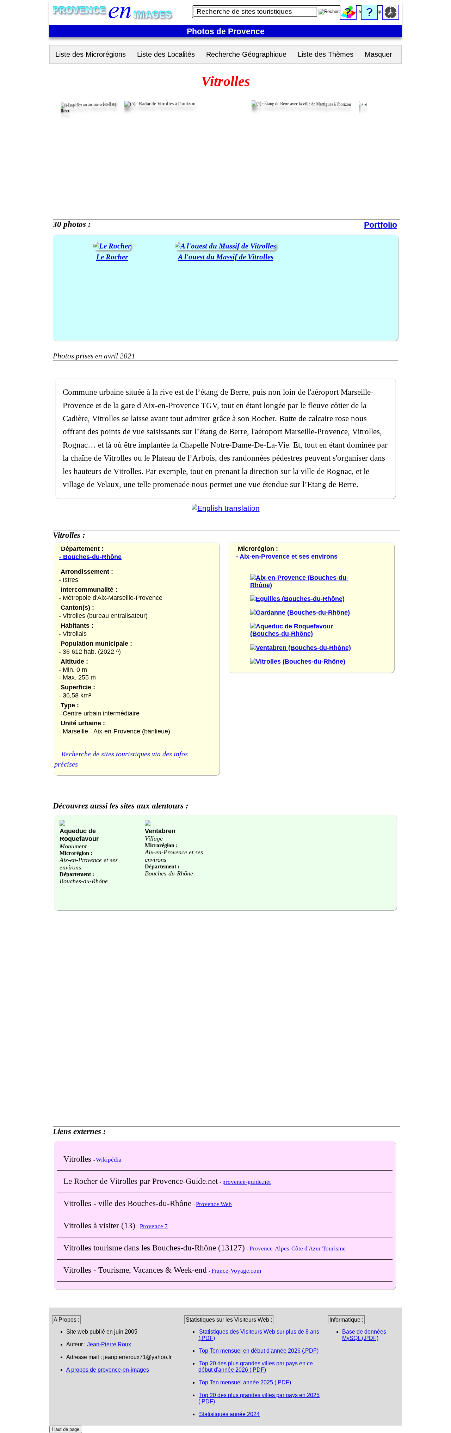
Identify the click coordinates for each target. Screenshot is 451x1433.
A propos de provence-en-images (107, 1370)
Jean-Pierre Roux (109, 1344)
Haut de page (65, 1429)
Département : (77, 874)
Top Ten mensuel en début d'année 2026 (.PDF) (259, 1351)
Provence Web (214, 1204)
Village (154, 838)
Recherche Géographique (246, 54)
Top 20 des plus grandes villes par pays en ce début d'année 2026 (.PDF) (255, 1366)
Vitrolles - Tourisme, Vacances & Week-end (136, 1269)
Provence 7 (154, 1226)
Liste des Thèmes (325, 54)
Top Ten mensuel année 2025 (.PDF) (245, 1382)
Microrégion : (76, 853)
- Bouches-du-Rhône (90, 556)
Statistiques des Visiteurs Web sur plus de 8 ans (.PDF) (258, 1335)
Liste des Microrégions (90, 54)
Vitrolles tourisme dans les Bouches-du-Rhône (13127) (155, 1247)
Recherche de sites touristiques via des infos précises (121, 759)
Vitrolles (78, 1158)
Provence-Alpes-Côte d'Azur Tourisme (297, 1248)
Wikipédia (109, 1159)
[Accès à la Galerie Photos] (111, 246)
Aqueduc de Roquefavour (79, 834)
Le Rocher (112, 257)
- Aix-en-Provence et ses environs (287, 556)
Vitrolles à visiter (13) (100, 1225)
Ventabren (160, 831)
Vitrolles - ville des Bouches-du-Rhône (128, 1203)
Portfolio (380, 224)
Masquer (378, 54)
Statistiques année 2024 (229, 1414)
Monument (73, 846)
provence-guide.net (246, 1182)
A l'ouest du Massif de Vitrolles (225, 257)
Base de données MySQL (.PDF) (364, 1335)
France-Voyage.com (236, 1270)
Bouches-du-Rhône (84, 881)
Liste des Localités (166, 54)
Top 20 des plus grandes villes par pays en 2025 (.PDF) (259, 1398)
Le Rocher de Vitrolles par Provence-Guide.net (141, 1181)
